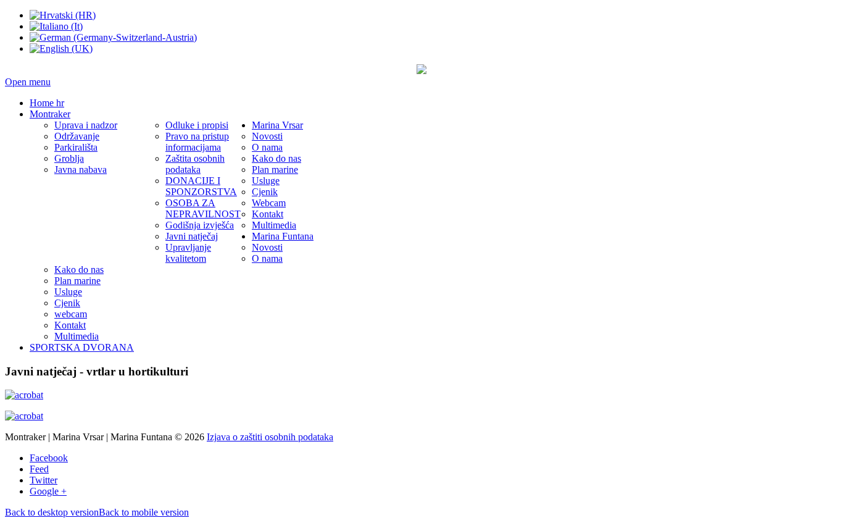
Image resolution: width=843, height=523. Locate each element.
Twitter (43, 480)
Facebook (49, 458)
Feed (39, 469)
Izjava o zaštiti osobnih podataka (270, 437)
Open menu (28, 82)
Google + (48, 491)
